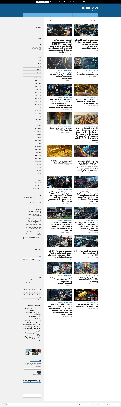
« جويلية (39, 299)
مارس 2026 (37, 68)
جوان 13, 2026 (69, 259)
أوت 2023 (38, 89)
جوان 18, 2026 (69, 203)
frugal (33, 314)
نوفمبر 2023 (37, 86)
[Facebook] (39, 47)
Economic (60, 15)
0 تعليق (89, 50)
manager (33, 318)
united (35, 326)
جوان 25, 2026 (95, 172)
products (52, 15)
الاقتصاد (31, 331)
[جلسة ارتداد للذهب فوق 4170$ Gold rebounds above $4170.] (86, 63)
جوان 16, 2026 (69, 232)
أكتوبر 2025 (37, 83)
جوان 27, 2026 (69, 109)
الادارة (34, 330)
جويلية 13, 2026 (95, 50)
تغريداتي (39, 38)
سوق (30, 337)
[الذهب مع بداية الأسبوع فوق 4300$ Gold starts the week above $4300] (86, 241)
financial (39, 312)
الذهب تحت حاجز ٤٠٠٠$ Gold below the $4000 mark (61, 162)
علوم (38, 338)
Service (24, 324)
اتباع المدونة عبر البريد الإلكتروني (35, 360)
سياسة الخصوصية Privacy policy (34, 202)
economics (39, 310)
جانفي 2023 (37, 98)
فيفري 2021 (37, 161)
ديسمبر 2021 (37, 131)
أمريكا (32, 326)
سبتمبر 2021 (37, 140)
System (34, 324)
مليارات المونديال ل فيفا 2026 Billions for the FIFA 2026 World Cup (88, 280)
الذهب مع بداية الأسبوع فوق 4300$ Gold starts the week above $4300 (86, 253)
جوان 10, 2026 (69, 316)
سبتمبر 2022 (37, 104)
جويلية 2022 (37, 110)
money (39, 320)
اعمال (39, 328)
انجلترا (32, 335)
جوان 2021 (37, 149)
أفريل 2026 (37, 66)
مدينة (31, 338)
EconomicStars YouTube (90, 15)
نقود (33, 340)
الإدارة (37, 330)
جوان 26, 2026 (95, 142)
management (28, 318)
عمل (35, 338)
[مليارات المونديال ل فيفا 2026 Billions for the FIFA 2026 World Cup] (86, 268)
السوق (39, 334)
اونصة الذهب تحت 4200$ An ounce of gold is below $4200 (87, 305)
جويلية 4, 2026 (69, 54)
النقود (38, 335)
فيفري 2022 (37, 125)
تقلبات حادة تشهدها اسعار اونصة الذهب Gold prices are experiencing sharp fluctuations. (61, 281)
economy (27, 312)
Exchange (34, 312)
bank (36, 305)
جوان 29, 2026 (69, 80)
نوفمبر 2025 (37, 80)
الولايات (35, 335)
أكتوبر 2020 (37, 173)
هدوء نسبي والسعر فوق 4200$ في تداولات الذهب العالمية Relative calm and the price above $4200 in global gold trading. (59, 254)
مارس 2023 (37, 95)
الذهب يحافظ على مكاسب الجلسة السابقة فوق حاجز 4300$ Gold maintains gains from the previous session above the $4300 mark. (86, 226)
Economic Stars (90, 8)
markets (32, 320)
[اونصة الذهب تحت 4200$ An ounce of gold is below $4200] (86, 295)
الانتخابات (28, 331)
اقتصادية (29, 328)
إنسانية (26, 326)
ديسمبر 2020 (37, 167)
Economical (32, 310)
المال (28, 333)
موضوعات (37, 340)
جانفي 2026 (37, 74)
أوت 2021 (38, 143)
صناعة (40, 338)
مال (32, 338)
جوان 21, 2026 (95, 203)
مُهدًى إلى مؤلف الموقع (42, 1)
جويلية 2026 (37, 57)
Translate (33, 259)
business (27, 308)
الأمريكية (39, 330)
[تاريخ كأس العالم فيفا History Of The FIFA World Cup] (59, 118)
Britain (38, 305)
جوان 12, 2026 (95, 283)
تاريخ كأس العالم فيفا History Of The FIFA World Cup (61, 129)
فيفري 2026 (37, 71)
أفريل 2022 (37, 119)
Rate (37, 322)
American (30, 305)
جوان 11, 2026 (95, 308)
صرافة (26, 337)
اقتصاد (35, 328)
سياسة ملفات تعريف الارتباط (83, 404)
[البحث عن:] (32, 396)
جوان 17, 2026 (95, 232)
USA (37, 326)
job (37, 316)
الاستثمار (30, 330)
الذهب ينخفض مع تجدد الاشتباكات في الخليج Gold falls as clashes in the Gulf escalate (87, 101)
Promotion (68, 15)
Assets (33, 305)
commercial (36, 308)
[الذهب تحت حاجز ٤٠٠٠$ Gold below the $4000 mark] (59, 151)
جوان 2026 (37, 60)
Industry (39, 314)
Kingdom (40, 316)
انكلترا (30, 335)
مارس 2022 (37, 122)
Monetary (36, 320)
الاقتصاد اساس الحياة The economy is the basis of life (32, 198)
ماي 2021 (38, 152)
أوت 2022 (38, 107)
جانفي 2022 (37, 128)
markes (38, 318)
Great (36, 314)
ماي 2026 (38, 63)
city (31, 308)
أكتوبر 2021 (37, 137)
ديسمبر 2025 (37, 77)
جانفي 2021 (37, 164)
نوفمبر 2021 (37, 134)
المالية (26, 333)
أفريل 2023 (37, 92)
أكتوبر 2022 (37, 101)
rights (40, 322)
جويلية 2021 (37, 146)
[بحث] (39, 396)
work (39, 326)
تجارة (39, 337)
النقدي (40, 335)
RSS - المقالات (37, 249)
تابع (39, 372)
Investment (31, 316)
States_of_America (29, 324)
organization (28, 322)
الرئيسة (25, 331)
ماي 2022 (38, 116)
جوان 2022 (37, 113)
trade (39, 324)
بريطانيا (27, 335)
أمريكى (29, 326)
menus (46, 15)
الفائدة (31, 334)
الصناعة (35, 333)
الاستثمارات (37, 332)
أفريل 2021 (37, 155)
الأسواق (25, 328)
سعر (34, 337)
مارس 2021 (37, 158)
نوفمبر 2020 (37, 170)
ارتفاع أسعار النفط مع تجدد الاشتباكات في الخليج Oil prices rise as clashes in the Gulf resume (61, 76)
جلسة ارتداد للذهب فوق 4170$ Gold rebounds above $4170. (87, 74)
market (27, 320)
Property (34, 322)
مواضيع (27, 338)
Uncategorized (78, 15)
